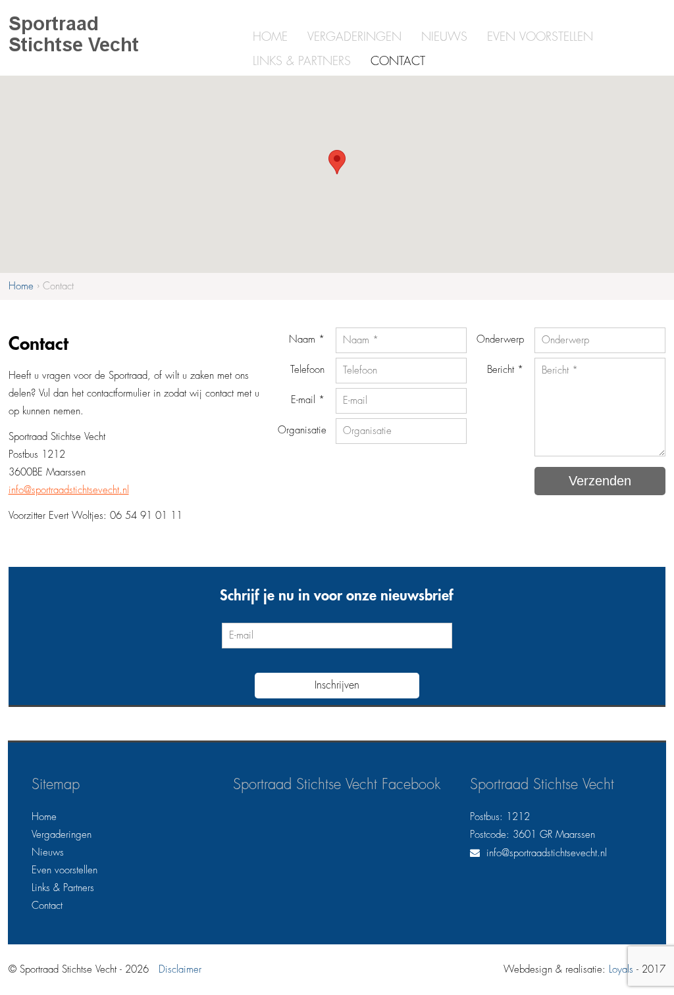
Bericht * (505, 370)
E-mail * (307, 400)
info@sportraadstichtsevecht (64, 490)
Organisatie (302, 430)
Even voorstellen (540, 37)
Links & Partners (302, 61)
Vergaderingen (354, 37)
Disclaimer (180, 970)
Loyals (621, 970)
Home (270, 37)
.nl (124, 490)
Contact (398, 61)
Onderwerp (500, 340)
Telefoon (307, 370)
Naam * (306, 340)
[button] (337, 162)
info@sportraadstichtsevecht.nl (546, 853)
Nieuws (444, 37)
